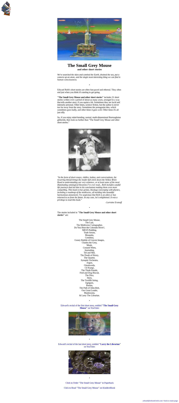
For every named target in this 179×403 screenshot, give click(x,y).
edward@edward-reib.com (152, 401)
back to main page (171, 401)
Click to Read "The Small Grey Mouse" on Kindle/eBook (89, 388)
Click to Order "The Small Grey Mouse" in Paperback (90, 383)
